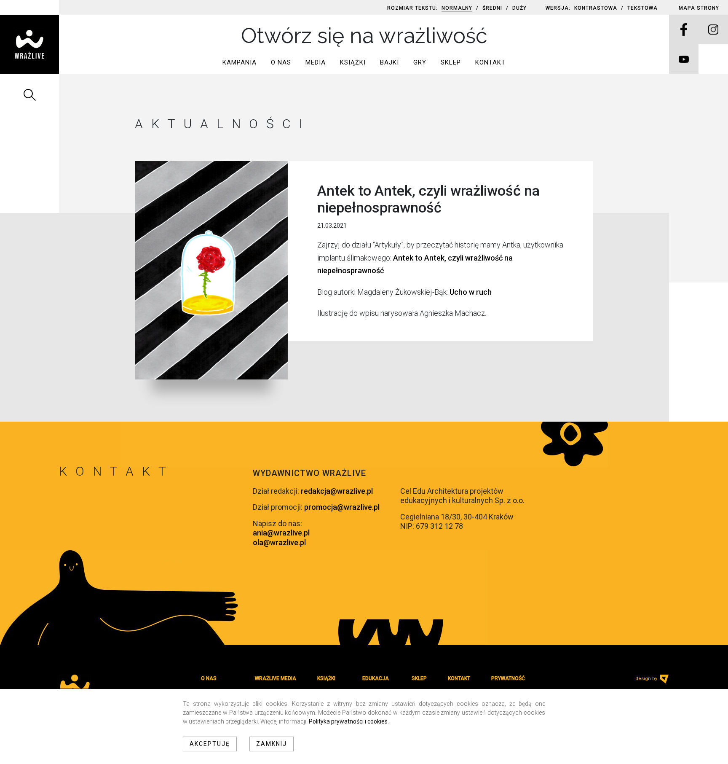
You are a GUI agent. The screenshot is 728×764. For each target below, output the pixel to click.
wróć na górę (83, 492)
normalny (457, 8)
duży (519, 8)
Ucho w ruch (471, 292)
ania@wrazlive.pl (281, 532)
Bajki (389, 62)
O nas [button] (281, 62)
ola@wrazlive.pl (279, 542)
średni (492, 8)
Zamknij (271, 743)
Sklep (451, 62)
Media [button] (315, 62)
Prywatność (508, 678)
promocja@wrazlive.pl (342, 507)
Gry (419, 62)
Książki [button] (353, 62)
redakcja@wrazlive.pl (337, 491)
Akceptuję (210, 743)
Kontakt (490, 62)
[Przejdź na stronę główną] (29, 44)
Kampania (239, 62)
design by (646, 678)
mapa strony (699, 8)
